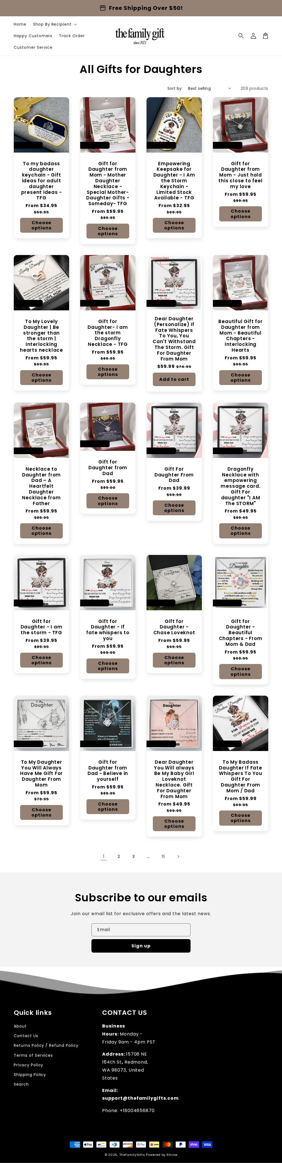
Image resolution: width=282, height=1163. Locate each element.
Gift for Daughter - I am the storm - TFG (42, 627)
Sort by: (175, 88)
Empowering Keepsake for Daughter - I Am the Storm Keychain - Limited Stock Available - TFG (174, 181)
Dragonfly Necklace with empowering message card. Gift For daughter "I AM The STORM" (240, 486)
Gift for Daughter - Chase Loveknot (174, 627)
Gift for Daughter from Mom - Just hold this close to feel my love (240, 175)
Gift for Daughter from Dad (107, 467)
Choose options (41, 225)
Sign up (141, 946)
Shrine (172, 1155)
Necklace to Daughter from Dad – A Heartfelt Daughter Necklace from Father (41, 486)
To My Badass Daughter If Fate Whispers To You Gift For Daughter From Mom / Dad (240, 776)
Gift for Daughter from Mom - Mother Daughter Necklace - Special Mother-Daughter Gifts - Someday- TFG (107, 184)
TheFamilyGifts (132, 1155)
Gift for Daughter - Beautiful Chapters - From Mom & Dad (240, 633)
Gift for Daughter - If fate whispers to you (107, 630)
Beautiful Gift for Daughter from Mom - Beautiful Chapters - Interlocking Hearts (240, 336)
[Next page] (178, 856)
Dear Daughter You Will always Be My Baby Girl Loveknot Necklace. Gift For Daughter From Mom (174, 779)
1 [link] (104, 856)
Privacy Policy (28, 1065)
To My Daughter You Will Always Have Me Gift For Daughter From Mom (41, 773)
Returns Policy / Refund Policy (46, 1045)
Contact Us (26, 1036)
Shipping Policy (30, 1074)
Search (21, 1084)
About (20, 1026)
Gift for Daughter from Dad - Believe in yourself (108, 770)
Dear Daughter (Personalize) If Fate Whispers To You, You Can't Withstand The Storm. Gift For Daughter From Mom (174, 339)
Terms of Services (33, 1055)
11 (163, 856)
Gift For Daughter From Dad (174, 474)
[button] (241, 36)
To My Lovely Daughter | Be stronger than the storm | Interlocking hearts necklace (41, 336)
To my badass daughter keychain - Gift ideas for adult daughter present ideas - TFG (41, 181)
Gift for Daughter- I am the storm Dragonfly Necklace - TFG (108, 333)
